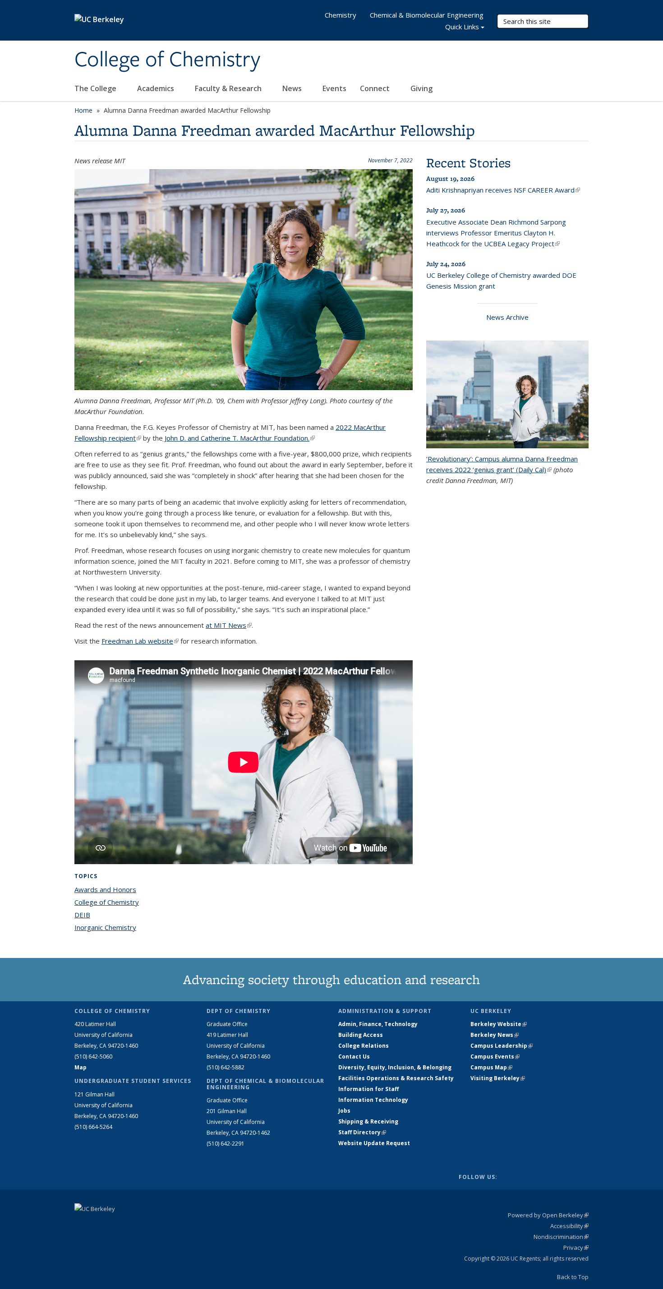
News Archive (507, 317)
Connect (375, 88)
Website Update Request (374, 1143)
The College (96, 88)
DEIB (82, 914)
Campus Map (491, 1067)
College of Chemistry (167, 60)
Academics (156, 88)
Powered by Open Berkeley (548, 1215)
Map (80, 1067)
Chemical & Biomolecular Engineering (426, 14)
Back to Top (573, 1277)
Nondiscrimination (561, 1237)
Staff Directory (362, 1132)
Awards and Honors (105, 889)
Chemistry (340, 14)
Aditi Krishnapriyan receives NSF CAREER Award (503, 189)
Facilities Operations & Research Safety (396, 1078)
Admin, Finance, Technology (378, 1024)
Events (334, 88)
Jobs (344, 1110)
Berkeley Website (498, 1024)
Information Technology (373, 1100)
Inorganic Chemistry (105, 927)
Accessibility (569, 1226)
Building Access (360, 1035)
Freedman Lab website (140, 640)
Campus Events (495, 1056)
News (293, 88)
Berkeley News (494, 1035)
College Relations (363, 1046)
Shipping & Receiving (368, 1121)
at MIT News (229, 625)
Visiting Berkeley (497, 1078)
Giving (421, 88)
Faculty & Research (229, 88)
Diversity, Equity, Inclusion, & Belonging (394, 1067)
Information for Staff (368, 1089)
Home (83, 110)
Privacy (576, 1247)
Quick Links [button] (462, 26)
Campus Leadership (501, 1046)
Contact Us (354, 1056)
